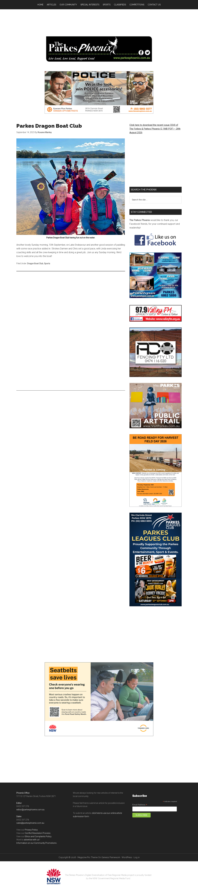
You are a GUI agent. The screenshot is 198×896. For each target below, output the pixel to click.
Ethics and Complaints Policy (38, 836)
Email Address (139, 804)
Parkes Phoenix (99, 49)
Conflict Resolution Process (37, 833)
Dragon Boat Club (35, 263)
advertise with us (31, 839)
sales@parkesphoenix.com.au (30, 823)
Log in (137, 857)
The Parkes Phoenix (139, 220)
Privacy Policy (31, 830)
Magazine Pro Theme (88, 857)
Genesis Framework (110, 857)
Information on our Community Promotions (36, 843)
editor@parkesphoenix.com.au (30, 809)
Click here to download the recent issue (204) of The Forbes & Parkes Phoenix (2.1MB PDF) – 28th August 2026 (154, 129)
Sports (47, 263)
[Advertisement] (99, 21)
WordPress (127, 857)
